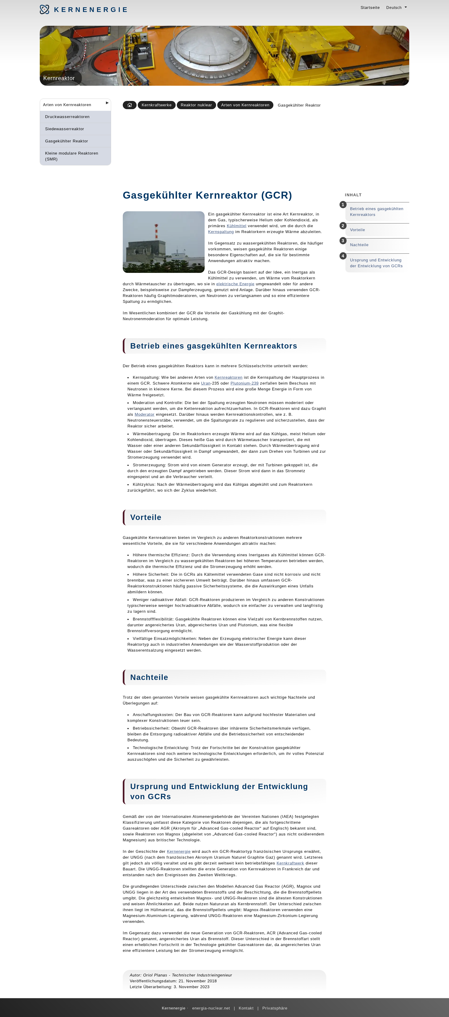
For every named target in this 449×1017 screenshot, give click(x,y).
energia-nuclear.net (211, 1008)
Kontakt (246, 1008)
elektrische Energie (235, 284)
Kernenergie (78, 9)
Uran (205, 383)
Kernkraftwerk (290, 863)
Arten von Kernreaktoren (67, 104)
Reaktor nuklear (196, 105)
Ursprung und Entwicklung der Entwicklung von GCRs (376, 263)
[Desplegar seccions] (105, 104)
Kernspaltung (221, 231)
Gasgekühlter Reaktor (66, 141)
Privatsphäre (274, 1008)
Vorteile (357, 229)
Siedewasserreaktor (64, 128)
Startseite (370, 7)
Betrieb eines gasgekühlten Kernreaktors (376, 211)
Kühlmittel (236, 225)
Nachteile (359, 244)
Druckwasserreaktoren (67, 116)
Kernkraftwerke (157, 105)
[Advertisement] (265, 148)
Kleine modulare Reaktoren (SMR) (71, 156)
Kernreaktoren (229, 377)
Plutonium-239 (245, 383)
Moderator (145, 414)
